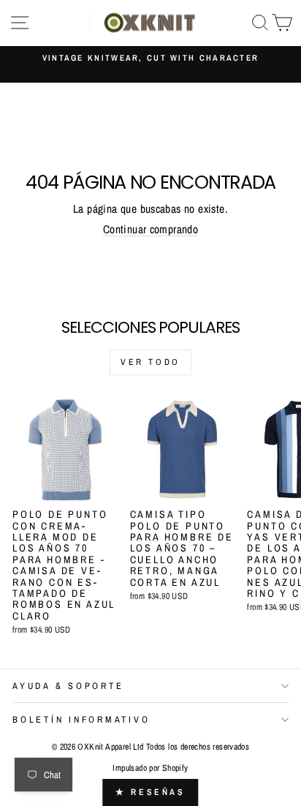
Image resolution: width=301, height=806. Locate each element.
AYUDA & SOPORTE (67, 685)
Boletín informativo (81, 719)
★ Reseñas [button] (150, 792)
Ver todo (150, 362)
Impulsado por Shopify (150, 768)
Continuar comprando (150, 229)
